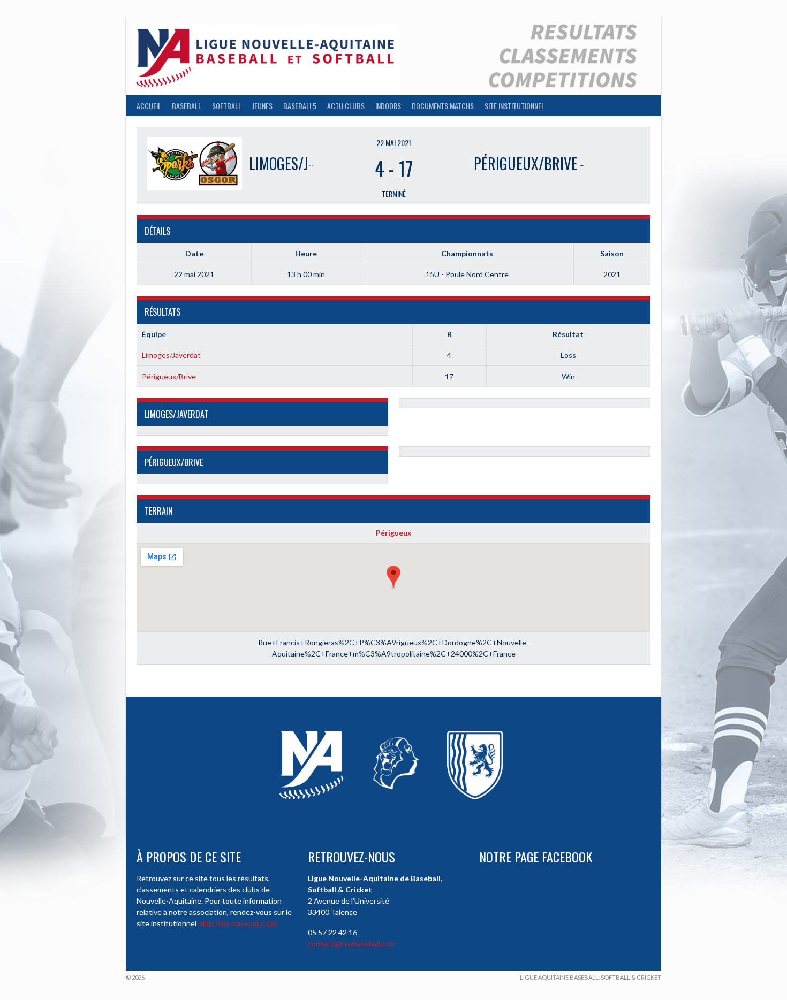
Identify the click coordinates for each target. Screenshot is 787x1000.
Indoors (388, 105)
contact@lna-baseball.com (352, 943)
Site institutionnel (514, 105)
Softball (226, 105)
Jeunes (262, 105)
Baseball (186, 105)
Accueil (149, 105)
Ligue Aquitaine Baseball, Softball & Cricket (590, 977)
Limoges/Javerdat (171, 355)
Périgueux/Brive (169, 376)
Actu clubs (346, 105)
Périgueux (394, 532)
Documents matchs (443, 105)
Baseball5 (299, 105)
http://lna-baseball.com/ (238, 923)
